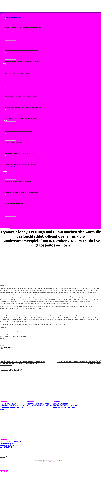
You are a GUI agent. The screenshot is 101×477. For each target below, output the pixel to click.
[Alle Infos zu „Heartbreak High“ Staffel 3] (10, 140)
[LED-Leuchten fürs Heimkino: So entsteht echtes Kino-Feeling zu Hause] (10, 82)
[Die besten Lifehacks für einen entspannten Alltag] (10, 201)
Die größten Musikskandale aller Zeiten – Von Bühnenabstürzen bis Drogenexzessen (22, 61)
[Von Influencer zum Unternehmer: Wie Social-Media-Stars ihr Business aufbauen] (10, 190)
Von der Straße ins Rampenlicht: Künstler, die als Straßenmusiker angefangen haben (23, 27)
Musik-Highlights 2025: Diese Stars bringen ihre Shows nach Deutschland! (20, 164)
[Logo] (0, 13)
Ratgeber (5, 171)
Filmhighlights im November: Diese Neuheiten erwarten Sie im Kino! (18, 131)
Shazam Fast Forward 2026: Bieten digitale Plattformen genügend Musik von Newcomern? (23, 107)
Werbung (98, 476)
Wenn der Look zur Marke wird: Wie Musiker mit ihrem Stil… (17, 73)
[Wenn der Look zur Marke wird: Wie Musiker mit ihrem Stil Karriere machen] (10, 71)
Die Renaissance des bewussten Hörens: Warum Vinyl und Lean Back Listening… (21, 96)
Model (7, 17)
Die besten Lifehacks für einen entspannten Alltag (15, 203)
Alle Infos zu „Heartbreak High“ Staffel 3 (13, 142)
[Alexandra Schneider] (2, 347)
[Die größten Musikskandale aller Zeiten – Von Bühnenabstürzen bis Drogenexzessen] (10, 59)
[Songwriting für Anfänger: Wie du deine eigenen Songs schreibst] (10, 179)
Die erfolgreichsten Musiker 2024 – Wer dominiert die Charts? (17, 38)
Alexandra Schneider (9, 347)
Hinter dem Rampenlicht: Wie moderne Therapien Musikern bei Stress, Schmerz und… (22, 118)
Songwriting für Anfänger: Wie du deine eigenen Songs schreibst (18, 181)
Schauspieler (18, 17)
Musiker (10, 17)
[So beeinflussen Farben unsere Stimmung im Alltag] (10, 224)
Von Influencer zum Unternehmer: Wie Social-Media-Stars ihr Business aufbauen (21, 50)
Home (4, 15)
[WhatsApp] (94, 355)
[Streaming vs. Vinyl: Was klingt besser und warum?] (10, 212)
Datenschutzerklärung (88, 476)
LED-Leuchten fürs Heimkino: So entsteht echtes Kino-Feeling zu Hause (19, 85)
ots (4, 338)
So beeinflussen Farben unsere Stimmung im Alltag (15, 226)
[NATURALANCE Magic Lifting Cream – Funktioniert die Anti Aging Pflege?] (12, 166)
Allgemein (5, 120)
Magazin (5, 63)
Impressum (82, 476)
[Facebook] (84, 355)
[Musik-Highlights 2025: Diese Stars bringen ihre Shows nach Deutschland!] (10, 162)
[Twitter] (88, 355)
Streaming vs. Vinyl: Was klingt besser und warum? (15, 214)
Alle (5, 17)
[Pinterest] (91, 355)
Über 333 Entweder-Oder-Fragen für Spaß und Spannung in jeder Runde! (19, 153)
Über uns (94, 476)
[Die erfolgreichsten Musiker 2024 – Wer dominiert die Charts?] (10, 36)
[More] (98, 355)
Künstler (5, 16)
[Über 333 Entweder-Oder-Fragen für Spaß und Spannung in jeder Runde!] (10, 151)
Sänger (13, 17)
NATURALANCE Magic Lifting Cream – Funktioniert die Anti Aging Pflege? (19, 168)
